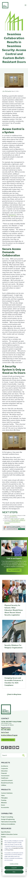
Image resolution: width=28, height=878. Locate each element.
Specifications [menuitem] (5, 832)
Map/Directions (6, 728)
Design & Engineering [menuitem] (7, 819)
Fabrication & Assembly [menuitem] (8, 822)
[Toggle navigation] (25, 5)
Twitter (12, 518)
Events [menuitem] (3, 837)
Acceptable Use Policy (17, 848)
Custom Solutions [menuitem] (6, 793)
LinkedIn (22, 518)
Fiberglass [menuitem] (4, 798)
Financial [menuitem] (4, 773)
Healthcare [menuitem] (4, 778)
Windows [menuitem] (4, 802)
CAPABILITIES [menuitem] (6, 813)
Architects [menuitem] (4, 766)
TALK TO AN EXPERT (14, 570)
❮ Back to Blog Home (14, 694)
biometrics (12, 215)
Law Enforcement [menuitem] (7, 780)
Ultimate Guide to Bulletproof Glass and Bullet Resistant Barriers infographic (14, 521)
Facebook (16, 518)
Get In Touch (5, 732)
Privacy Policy (9, 849)
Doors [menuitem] (3, 805)
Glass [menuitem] (3, 795)
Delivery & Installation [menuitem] (8, 824)
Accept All (14, 867)
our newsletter (13, 515)
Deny (14, 871)
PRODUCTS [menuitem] (5, 790)
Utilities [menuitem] (3, 785)
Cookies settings (14, 863)
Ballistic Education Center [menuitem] (9, 834)
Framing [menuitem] (3, 800)
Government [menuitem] (5, 775)
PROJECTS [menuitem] (5, 763)
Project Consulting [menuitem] (7, 817)
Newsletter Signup (8, 740)
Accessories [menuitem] (5, 807)
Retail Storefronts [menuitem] (7, 783)
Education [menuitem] (4, 771)
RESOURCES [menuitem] (6, 828)
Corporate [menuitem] (4, 768)
